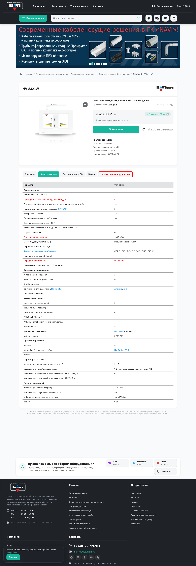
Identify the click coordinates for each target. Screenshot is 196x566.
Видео (91, 174)
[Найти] (138, 18)
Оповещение (75, 519)
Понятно (13, 557)
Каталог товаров (35, 18)
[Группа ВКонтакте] (78, 557)
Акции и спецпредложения (143, 515)
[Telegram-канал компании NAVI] (71, 557)
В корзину (117, 129)
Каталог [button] (74, 485)
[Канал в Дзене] (84, 557)
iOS (125, 289)
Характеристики (49, 174)
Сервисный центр (139, 510)
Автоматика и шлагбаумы (81, 510)
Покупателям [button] (139, 485)
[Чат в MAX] (97, 557)
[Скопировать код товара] (172, 105)
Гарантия (135, 506)
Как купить (57, 6)
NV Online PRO (121, 350)
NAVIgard (113, 104)
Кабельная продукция (79, 524)
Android (118, 289)
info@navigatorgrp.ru (162, 6)
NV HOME (56, 289)
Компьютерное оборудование (83, 528)
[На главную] (14, 6)
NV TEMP (62, 209)
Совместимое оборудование (115, 174)
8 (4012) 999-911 (185, 6)
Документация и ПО (73, 174)
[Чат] (157, 18)
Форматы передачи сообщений (40, 251)
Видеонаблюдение (78, 493)
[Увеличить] (85, 104)
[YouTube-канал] (91, 557)
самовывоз (112, 120)
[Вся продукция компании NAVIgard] (165, 89)
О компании (38, 6)
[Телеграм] (148, 18)
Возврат (134, 502)
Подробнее (11, 553)
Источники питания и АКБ (81, 515)
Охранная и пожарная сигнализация (86, 502)
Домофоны (74, 497)
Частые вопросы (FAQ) (142, 519)
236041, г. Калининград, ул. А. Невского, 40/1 (95, 563)
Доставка (135, 497)
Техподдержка (78, 6)
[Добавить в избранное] (143, 129)
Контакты (98, 6)
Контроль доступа (77, 506)
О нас (9, 545)
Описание (30, 174)
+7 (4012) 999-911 (87, 546)
